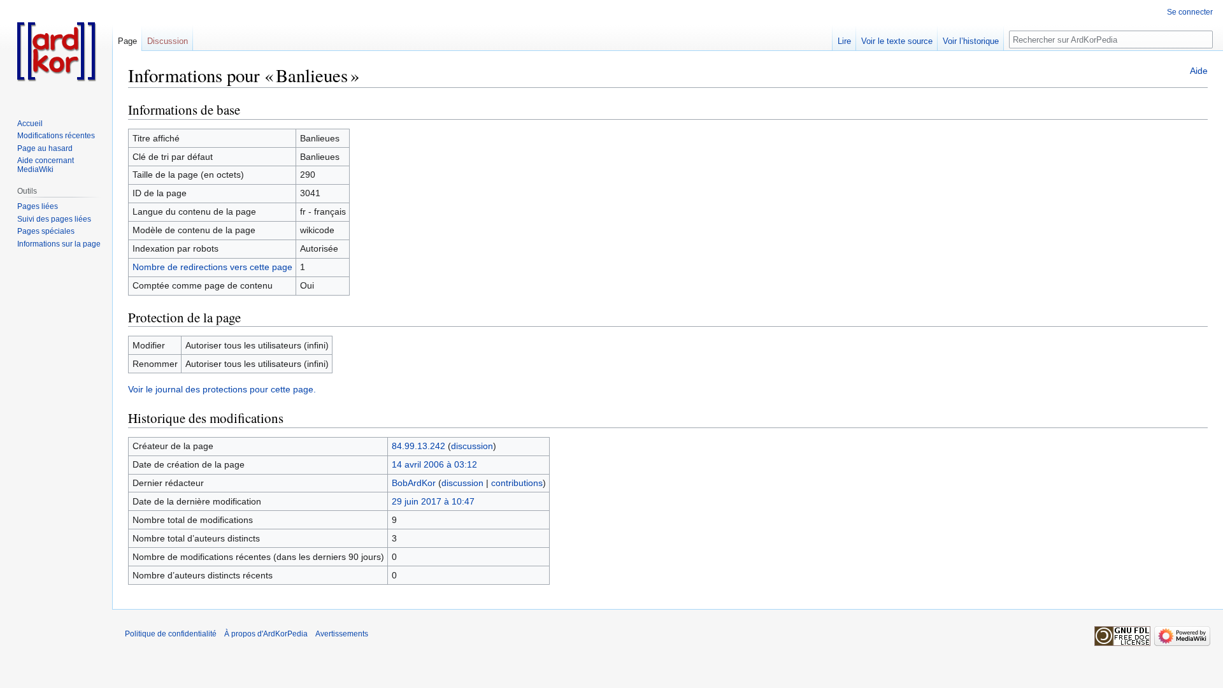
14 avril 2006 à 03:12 (434, 464)
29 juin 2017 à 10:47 (433, 501)
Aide (1199, 71)
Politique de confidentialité (171, 633)
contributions (517, 483)
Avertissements (341, 633)
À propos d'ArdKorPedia (266, 633)
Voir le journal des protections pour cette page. (222, 389)
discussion (472, 446)
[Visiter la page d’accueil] (56, 51)
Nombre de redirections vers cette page (212, 267)
